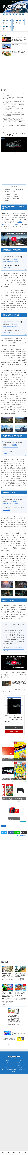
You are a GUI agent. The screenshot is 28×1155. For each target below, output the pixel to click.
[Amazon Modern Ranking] (23, 821)
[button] (24, 832)
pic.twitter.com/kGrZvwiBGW (10, 326)
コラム (4, 826)
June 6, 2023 (6, 510)
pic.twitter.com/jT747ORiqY (10, 503)
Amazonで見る (14, 727)
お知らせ (20, 1065)
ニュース (8, 1065)
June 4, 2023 (6, 453)
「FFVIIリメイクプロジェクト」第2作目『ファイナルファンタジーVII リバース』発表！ (13, 649)
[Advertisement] (14, 73)
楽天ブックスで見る (14, 731)
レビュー (8, 1062)
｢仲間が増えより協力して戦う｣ (12, 198)
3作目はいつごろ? (9, 200)
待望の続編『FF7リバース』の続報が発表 (14, 189)
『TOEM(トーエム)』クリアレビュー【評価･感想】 (13, 112)
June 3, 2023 (6, 332)
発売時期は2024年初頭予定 (11, 191)
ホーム (7, 1060)
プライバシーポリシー (7, 1067)
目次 (12, 186)
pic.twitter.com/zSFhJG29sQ (10, 447)
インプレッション (20, 1062)
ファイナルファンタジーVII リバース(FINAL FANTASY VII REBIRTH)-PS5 (14, 719)
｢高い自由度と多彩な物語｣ (11, 194)
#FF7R (15, 259)
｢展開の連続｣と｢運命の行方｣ (11, 196)
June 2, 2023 (6, 267)
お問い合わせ (20, 1067)
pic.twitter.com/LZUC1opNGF (11, 261)
